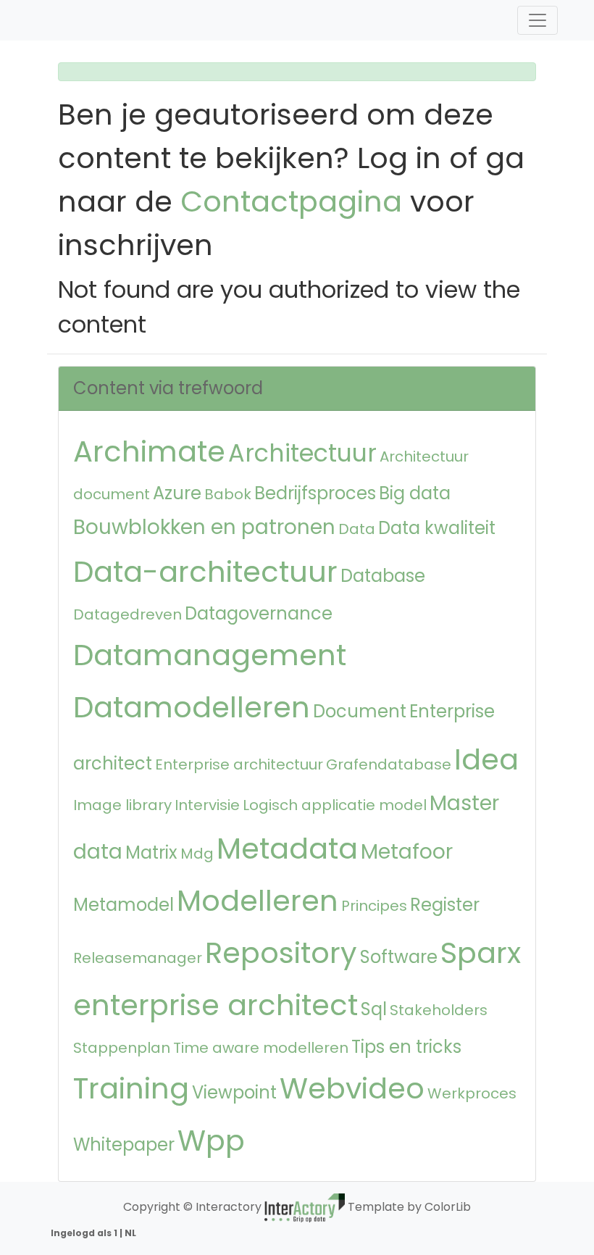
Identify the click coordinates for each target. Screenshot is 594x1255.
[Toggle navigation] (537, 20)
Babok (227, 494)
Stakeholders (439, 1010)
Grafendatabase (388, 764)
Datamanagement (209, 655)
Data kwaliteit (436, 528)
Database (382, 576)
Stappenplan (121, 1048)
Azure (177, 493)
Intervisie (207, 805)
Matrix (151, 852)
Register (445, 905)
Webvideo (352, 1088)
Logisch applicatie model (335, 805)
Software (399, 957)
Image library (122, 805)
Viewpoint (234, 1092)
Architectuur (302, 453)
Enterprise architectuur (239, 764)
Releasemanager (137, 958)
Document (359, 711)
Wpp (211, 1140)
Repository (281, 953)
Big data (415, 493)
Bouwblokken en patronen (204, 527)
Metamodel (123, 905)
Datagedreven (127, 614)
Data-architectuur (205, 571)
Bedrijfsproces (315, 493)
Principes (374, 906)
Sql (374, 1009)
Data (356, 529)
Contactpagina (291, 201)
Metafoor (407, 852)
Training (131, 1088)
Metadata (287, 848)
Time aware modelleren (260, 1048)
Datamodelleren (191, 707)
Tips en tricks (406, 1047)
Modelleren (257, 900)
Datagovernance (258, 613)
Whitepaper (124, 1144)
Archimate (149, 451)
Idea (486, 759)
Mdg (197, 853)
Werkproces (471, 1093)
